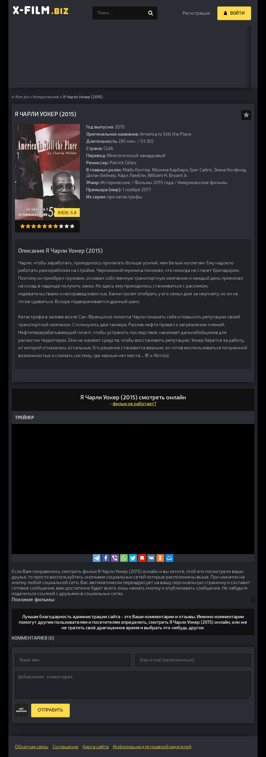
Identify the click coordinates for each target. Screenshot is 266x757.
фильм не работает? (134, 403)
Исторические (115, 182)
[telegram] (97, 558)
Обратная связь (31, 746)
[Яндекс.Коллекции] (142, 558)
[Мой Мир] (169, 558)
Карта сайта (96, 746)
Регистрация (196, 13)
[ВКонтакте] (151, 558)
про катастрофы (124, 196)
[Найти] (150, 13)
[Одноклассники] (160, 558)
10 (72, 226)
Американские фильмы (202, 182)
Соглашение (66, 746)
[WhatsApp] (124, 558)
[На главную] (40, 13)
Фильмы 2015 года (154, 182)
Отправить (50, 710)
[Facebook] (106, 558)
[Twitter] (133, 558)
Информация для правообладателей (152, 746)
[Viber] (115, 558)
